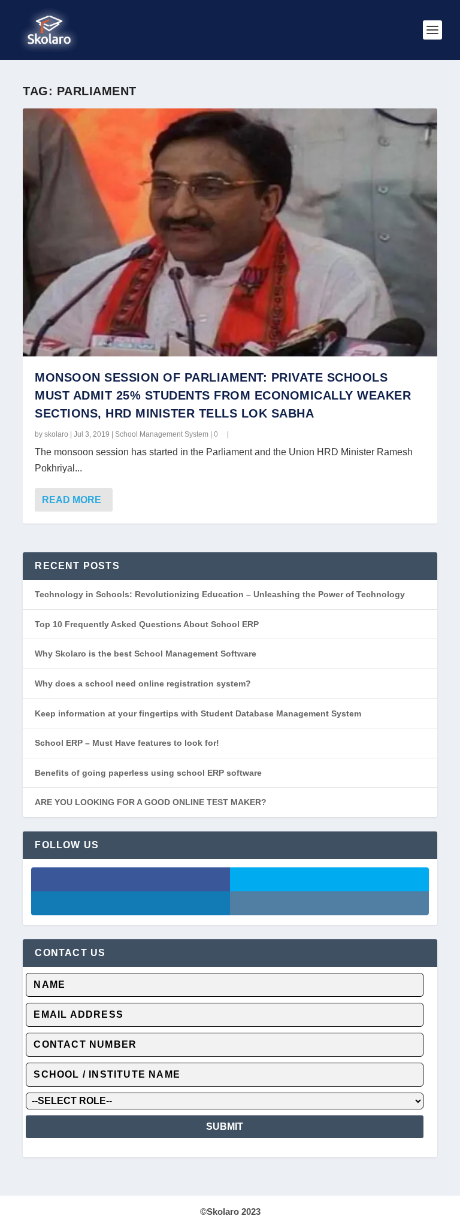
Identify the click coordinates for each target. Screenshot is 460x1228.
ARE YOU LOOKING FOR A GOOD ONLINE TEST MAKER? (151, 802)
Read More (71, 500)
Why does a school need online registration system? (143, 683)
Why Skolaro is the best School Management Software (145, 653)
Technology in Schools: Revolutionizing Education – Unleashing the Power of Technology (220, 594)
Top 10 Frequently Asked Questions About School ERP (147, 624)
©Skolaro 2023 (230, 1211)
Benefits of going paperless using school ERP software (148, 773)
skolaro (56, 434)
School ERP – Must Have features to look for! (127, 743)
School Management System (161, 434)
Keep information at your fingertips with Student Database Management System (198, 713)
